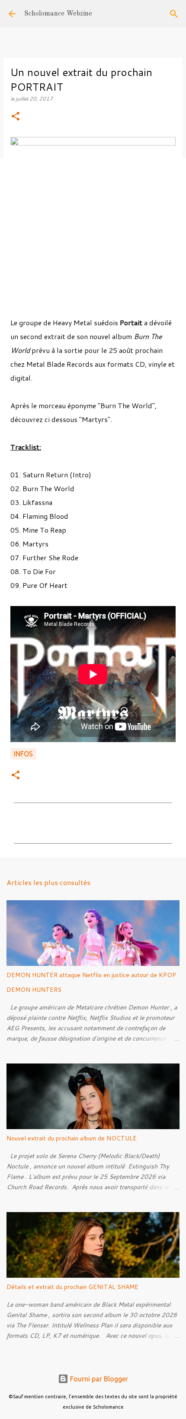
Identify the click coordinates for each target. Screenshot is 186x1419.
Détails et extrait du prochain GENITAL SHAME (72, 1286)
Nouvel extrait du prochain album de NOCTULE (71, 1138)
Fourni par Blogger (98, 1379)
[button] (15, 117)
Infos (23, 754)
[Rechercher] (174, 13)
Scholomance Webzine (58, 13)
